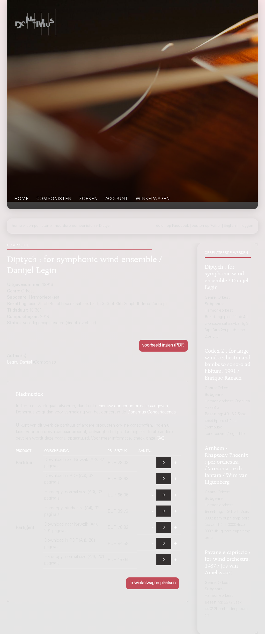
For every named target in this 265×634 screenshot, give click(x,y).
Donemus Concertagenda (151, 412)
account (116, 199)
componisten (53, 199)
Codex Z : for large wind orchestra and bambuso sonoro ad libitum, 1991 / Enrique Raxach (228, 363)
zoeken (88, 199)
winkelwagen (153, 199)
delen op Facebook (172, 226)
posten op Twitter (206, 226)
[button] (163, 346)
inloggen (246, 226)
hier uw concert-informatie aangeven (133, 406)
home (21, 199)
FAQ (161, 438)
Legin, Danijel (19, 362)
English (230, 226)
